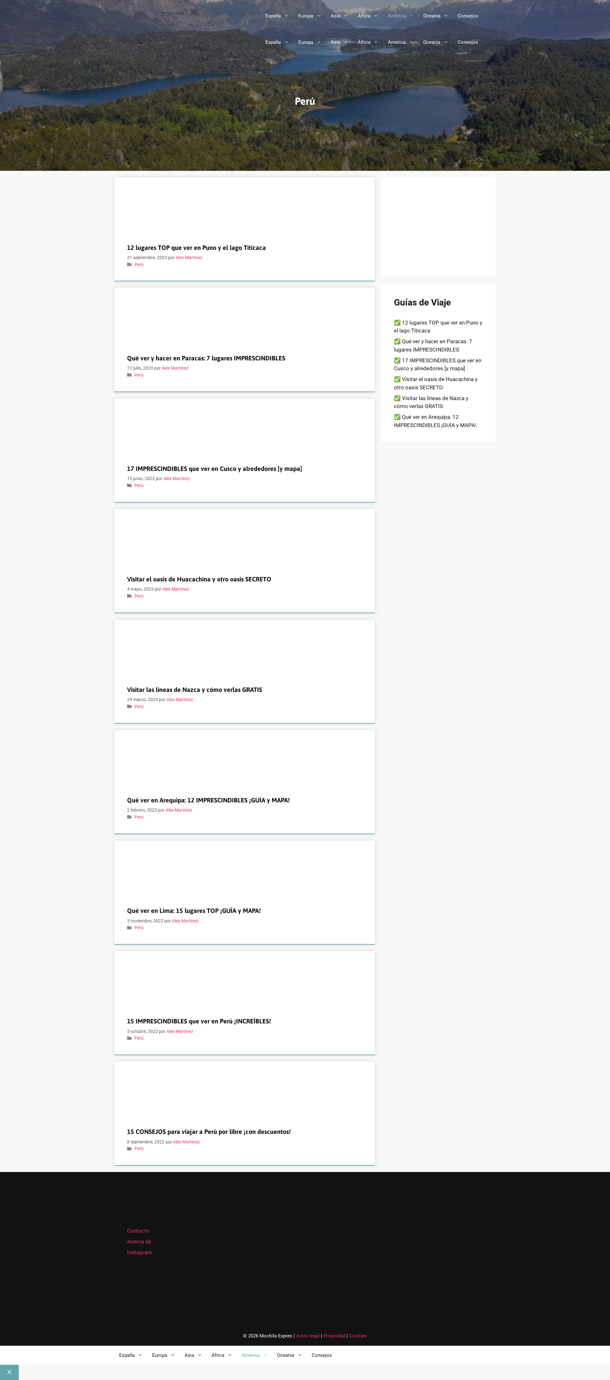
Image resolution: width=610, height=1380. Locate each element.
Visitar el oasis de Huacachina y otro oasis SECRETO (199, 579)
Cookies (358, 1336)
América (397, 16)
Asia (335, 16)
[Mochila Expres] (177, 42)
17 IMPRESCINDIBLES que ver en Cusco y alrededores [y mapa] (214, 468)
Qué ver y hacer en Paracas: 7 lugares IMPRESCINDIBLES (206, 358)
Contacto (138, 1231)
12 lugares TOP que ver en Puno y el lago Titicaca (196, 247)
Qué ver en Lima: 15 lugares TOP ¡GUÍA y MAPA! (194, 910)
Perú (139, 264)
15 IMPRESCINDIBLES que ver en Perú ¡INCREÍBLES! (199, 1021)
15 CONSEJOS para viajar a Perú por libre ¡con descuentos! (209, 1131)
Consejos (468, 16)
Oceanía (431, 16)
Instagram (139, 1252)
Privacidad (335, 1336)
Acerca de (139, 1241)
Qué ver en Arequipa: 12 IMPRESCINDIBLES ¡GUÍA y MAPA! (208, 800)
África (364, 16)
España (273, 16)
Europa (305, 16)
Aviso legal (308, 1336)
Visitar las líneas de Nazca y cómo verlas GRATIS (194, 689)
